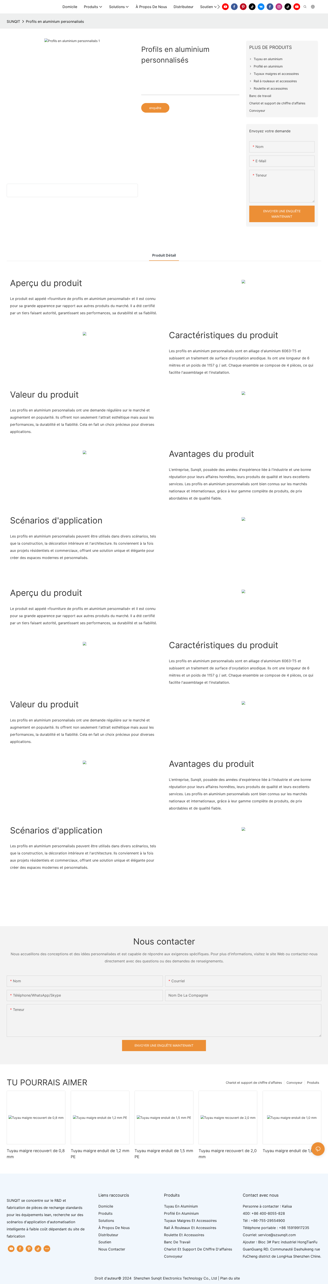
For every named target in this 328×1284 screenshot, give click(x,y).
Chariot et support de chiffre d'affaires (254, 1082)
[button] (218, 7)
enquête (155, 108)
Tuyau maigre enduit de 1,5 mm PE (164, 1153)
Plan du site (230, 1278)
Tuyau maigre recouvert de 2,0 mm (228, 1153)
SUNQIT (13, 21)
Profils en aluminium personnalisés (55, 21)
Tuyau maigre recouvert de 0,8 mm (36, 1153)
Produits (313, 1082)
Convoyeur (294, 1082)
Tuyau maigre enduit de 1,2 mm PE (100, 1153)
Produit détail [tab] (164, 255)
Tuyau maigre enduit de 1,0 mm (292, 1150)
